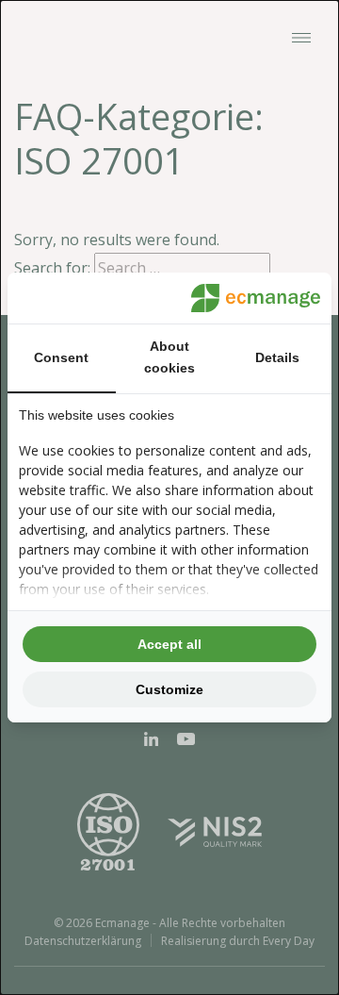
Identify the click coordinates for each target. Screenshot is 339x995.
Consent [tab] (61, 357)
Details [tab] (277, 357)
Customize (169, 689)
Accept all (169, 644)
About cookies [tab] (169, 357)
